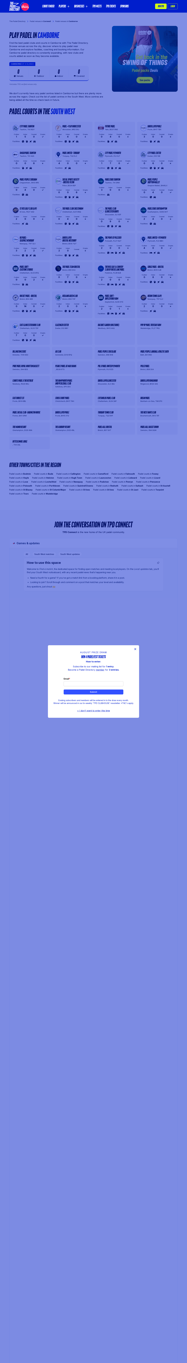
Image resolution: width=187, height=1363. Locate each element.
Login (173, 6)
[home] (19, 6)
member (100, 669)
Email (66, 679)
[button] (64, 6)
